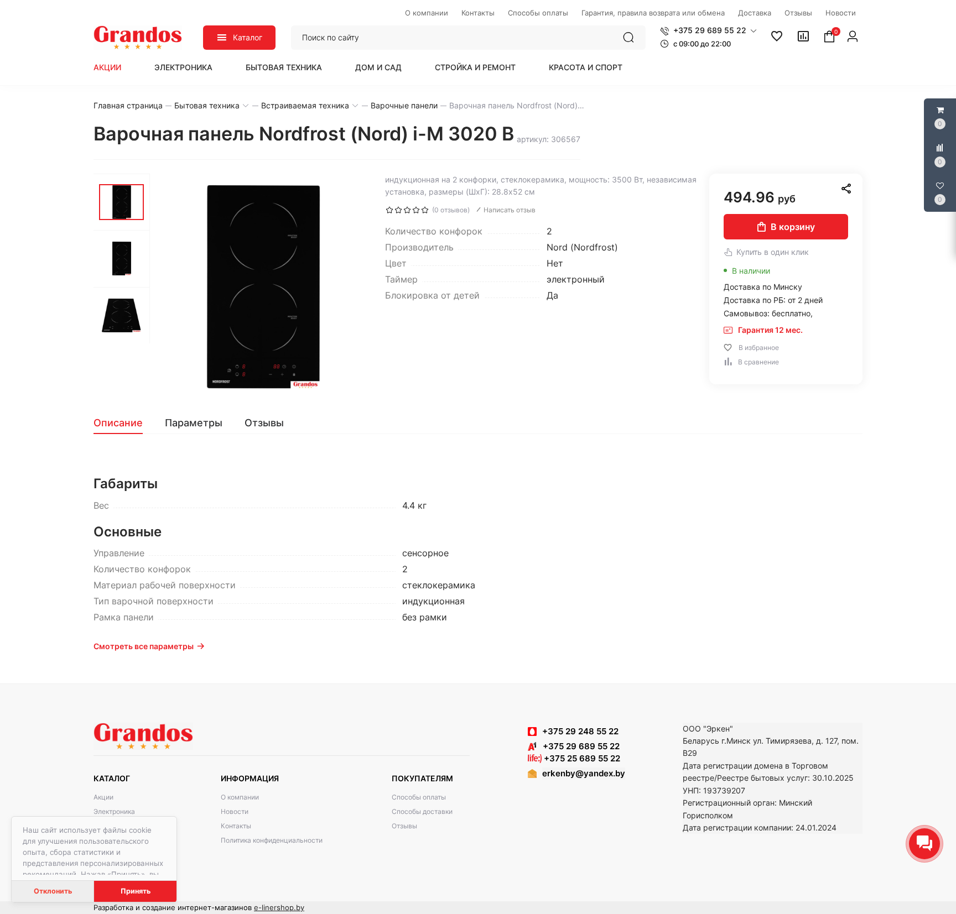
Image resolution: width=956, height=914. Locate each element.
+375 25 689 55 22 (581, 758)
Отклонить (53, 891)
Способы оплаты (419, 797)
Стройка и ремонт (475, 67)
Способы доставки (422, 811)
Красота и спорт (585, 67)
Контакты (236, 826)
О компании (240, 797)
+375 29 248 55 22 (580, 731)
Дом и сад (378, 67)
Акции (107, 67)
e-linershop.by (279, 907)
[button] (708, 30)
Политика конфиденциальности (272, 840)
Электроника (183, 67)
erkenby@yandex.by (583, 773)
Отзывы (404, 826)
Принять (135, 891)
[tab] (123, 423)
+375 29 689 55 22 (578, 746)
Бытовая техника (284, 67)
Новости (234, 811)
